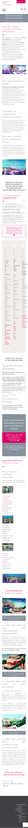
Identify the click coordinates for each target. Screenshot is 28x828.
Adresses (19, 811)
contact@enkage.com (7, 4)
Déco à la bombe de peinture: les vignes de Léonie (7, 530)
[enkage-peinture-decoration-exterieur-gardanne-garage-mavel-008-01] (14, 655)
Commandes (19, 808)
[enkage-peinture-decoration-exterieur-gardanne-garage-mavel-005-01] (14, 715)
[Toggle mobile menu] (25, 9)
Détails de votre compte (22, 817)
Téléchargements (19, 809)
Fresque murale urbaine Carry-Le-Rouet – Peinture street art (7, 558)
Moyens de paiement (22, 814)
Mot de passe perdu (22, 820)
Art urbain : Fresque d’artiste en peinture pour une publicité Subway (7, 501)
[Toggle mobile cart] (22, 9)
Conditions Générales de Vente (21, 805)
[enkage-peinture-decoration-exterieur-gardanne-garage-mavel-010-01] (14, 599)
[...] (11, 513)
